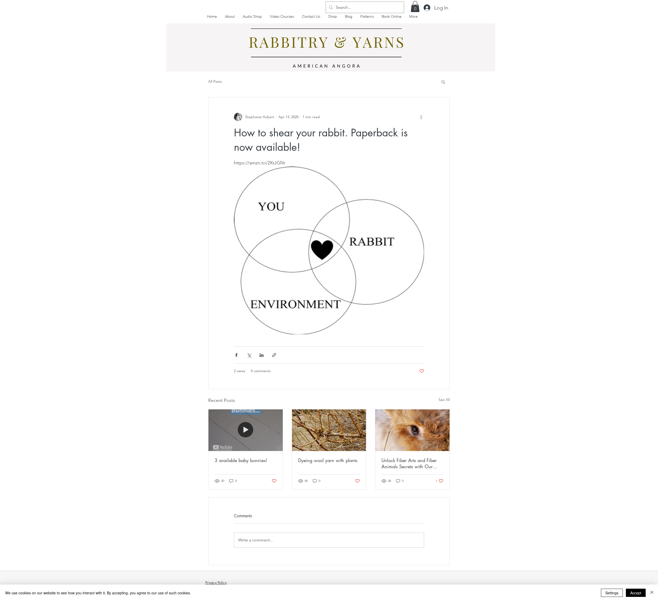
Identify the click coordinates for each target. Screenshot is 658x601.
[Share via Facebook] (236, 355)
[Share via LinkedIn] (261, 355)
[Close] (652, 593)
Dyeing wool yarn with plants (327, 460)
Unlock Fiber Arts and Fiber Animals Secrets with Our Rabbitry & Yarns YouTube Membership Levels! (409, 463)
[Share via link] (274, 355)
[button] (415, 6)
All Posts (215, 81)
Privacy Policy (216, 582)
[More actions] (421, 117)
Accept (635, 592)
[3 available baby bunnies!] (245, 430)
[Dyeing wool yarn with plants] (329, 430)
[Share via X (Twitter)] (248, 355)
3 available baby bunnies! (241, 460)
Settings (611, 592)
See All (444, 399)
